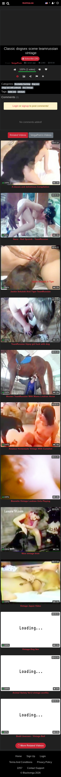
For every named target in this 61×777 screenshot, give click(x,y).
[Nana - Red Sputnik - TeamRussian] (30, 215)
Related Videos (18, 135)
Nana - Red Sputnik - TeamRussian (30, 239)
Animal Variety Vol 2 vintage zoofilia (31, 693)
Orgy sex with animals (11, 88)
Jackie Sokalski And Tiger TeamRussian (30, 291)
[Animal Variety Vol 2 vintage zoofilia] (30, 673)
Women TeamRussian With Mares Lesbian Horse (30, 396)
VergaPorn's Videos (40, 135)
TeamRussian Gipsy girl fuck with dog (30, 344)
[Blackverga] (29, 3)
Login (43, 756)
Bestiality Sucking (22, 84)
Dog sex (35, 84)
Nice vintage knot (30, 553)
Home (18, 756)
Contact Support (35, 768)
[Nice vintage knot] (30, 529)
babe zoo (12, 92)
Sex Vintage (28, 88)
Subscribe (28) (31, 58)
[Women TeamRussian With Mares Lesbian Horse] (30, 372)
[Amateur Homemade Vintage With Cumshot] (30, 424)
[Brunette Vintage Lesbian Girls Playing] (30, 477)
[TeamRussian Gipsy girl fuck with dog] (30, 320)
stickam (21, 92)
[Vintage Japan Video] (30, 581)
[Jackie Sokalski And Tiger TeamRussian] (30, 267)
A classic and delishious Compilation (30, 187)
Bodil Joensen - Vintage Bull (30, 736)
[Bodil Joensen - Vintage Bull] (30, 716)
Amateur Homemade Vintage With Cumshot (30, 449)
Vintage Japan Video (30, 606)
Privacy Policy (44, 762)
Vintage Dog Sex (30, 649)
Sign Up (31, 756)
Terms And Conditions (20, 762)
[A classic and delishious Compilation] (30, 162)
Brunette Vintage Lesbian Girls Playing (30, 501)
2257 (19, 768)
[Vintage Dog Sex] (30, 629)
